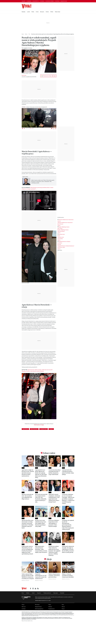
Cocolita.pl (23, 608)
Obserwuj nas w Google (47, 75)
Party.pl (23, 604)
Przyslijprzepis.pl (51, 608)
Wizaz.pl (63, 606)
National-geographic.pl (39, 608)
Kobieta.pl (50, 606)
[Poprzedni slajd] (22, 567)
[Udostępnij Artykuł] (54, 76)
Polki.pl (49, 604)
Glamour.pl (24, 606)
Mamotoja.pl (37, 604)
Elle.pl (63, 604)
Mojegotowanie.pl (38, 606)
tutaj (31, 620)
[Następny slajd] (74, 567)
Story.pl (63, 608)
